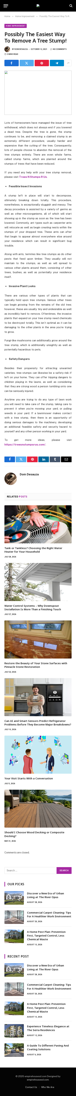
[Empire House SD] (38, 5)
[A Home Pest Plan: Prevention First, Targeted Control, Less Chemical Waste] (14, 936)
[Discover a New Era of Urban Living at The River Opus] (14, 898)
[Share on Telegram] (57, 63)
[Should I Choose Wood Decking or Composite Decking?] (38, 809)
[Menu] (6, 6)
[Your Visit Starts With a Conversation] (38, 755)
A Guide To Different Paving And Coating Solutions (48, 1047)
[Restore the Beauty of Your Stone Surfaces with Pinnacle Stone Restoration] (38, 639)
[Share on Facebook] (11, 63)
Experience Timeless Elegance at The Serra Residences (48, 1028)
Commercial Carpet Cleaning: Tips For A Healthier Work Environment (49, 914)
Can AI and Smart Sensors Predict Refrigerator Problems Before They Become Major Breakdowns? (37, 722)
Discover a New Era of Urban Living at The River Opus (45, 895)
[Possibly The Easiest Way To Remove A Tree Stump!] (38, 93)
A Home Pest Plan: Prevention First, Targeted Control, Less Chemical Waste (46, 935)
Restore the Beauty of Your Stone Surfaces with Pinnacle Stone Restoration (35, 664)
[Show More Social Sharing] (68, 63)
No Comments (60, 49)
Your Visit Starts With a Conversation (28, 778)
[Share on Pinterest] (42, 63)
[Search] (70, 6)
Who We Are (47, 1087)
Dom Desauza (21, 49)
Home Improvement (15, 26)
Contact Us (31, 1087)
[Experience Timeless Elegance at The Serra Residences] (14, 1031)
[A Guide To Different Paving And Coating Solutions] (14, 1050)
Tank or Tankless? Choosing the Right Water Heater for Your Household (33, 549)
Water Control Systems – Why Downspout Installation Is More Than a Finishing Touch (32, 607)
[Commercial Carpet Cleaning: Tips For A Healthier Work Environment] (14, 917)
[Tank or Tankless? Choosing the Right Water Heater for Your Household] (38, 524)
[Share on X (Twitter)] (27, 63)
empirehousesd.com (38, 1079)
